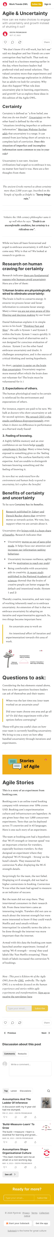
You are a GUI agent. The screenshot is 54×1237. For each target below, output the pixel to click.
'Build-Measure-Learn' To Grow (18, 1126)
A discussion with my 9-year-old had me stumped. (19, 1108)
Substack (12, 1230)
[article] (27, 1108)
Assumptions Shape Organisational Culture (16, 1151)
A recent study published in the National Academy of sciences (29, 576)
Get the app (42, 1223)
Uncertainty (36, 117)
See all (8, 1174)
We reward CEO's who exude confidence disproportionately (26, 419)
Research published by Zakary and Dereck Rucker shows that (25, 514)
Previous (12, 1033)
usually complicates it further (23, 447)
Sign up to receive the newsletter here (26, 995)
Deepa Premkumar (18, 32)
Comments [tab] (9, 1053)
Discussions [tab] (25, 1091)
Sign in (47, 4)
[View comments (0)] (13, 42)
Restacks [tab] (22, 1053)
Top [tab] (6, 1091)
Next (44, 1033)
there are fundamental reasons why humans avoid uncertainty (25, 277)
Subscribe (36, 4)
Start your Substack (19, 1223)
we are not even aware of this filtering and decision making (26, 313)
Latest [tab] (14, 1091)
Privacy (26, 1212)
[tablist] (15, 1054)
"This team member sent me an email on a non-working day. (18, 1158)
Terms (34, 1212)
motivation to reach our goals (33, 563)
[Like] (5, 42)
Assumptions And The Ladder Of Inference (16, 1101)
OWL (21, 980)
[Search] (49, 1091)
